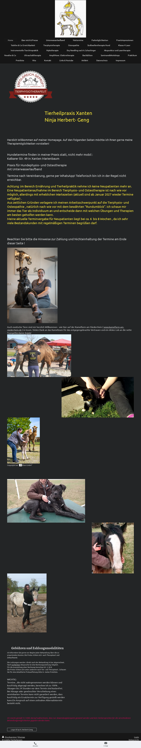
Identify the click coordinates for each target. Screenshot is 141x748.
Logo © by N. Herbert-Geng (22, 729)
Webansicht (134, 740)
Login (136, 737)
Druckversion (11, 737)
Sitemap (21, 737)
